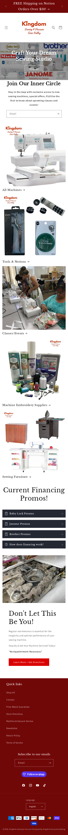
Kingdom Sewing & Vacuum (20, 829)
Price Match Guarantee (18, 706)
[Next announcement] (62, 6)
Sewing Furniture (15, 477)
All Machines (12, 190)
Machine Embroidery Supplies (24, 405)
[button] (6, 27)
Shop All (10, 692)
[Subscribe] (58, 114)
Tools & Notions (14, 261)
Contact (10, 699)
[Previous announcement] (5, 6)
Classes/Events (13, 333)
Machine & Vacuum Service (19, 721)
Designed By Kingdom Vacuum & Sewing (48, 829)
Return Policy (13, 735)
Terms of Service (14, 742)
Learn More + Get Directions (28, 662)
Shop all (34, 68)
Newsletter (12, 728)
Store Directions (14, 714)
